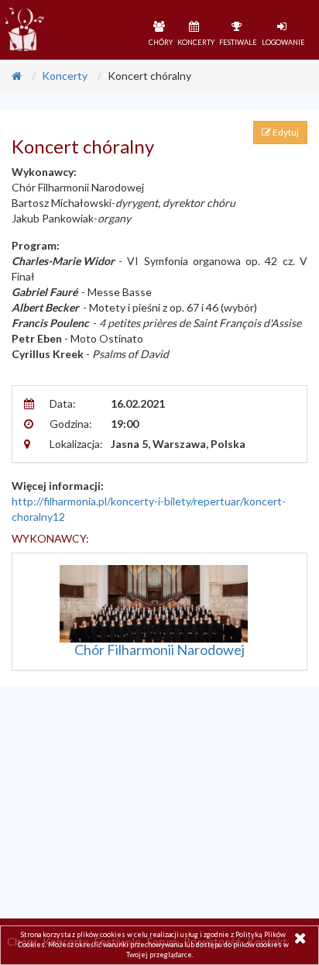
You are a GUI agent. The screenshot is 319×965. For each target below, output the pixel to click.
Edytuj (285, 132)
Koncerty (64, 75)
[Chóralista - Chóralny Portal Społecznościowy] (23, 29)
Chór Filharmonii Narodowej (159, 649)
